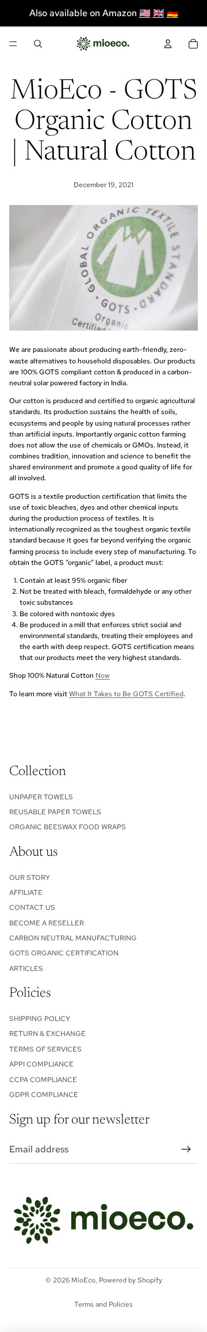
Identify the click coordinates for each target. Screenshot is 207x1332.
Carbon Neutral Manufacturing (73, 938)
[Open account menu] (168, 43)
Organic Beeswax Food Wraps (67, 827)
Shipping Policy (39, 1018)
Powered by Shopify (130, 1280)
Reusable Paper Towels (55, 812)
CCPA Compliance (43, 1079)
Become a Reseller (46, 923)
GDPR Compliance (43, 1094)
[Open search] (38, 43)
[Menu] (13, 44)
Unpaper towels (41, 797)
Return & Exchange (47, 1033)
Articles (26, 968)
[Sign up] (186, 1149)
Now (102, 675)
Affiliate (26, 892)
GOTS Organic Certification (63, 953)
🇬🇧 (158, 13)
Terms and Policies (103, 1304)
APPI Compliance (41, 1064)
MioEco (83, 1280)
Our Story (29, 877)
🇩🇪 (172, 13)
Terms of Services (45, 1049)
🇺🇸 (145, 13)
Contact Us (32, 907)
